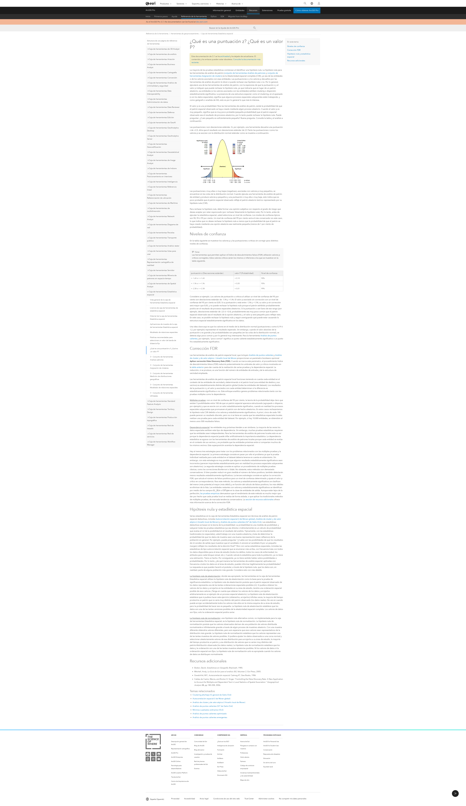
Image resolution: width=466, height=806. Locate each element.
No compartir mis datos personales (292, 799)
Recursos (253, 10)
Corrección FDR (293, 50)
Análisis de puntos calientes (261, 355)
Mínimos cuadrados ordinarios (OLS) (208, 710)
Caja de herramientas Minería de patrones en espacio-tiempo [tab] (162, 277)
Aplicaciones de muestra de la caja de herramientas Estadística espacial (164, 325)
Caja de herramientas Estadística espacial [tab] (162, 293)
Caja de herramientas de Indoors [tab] (163, 168)
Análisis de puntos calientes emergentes (210, 717)
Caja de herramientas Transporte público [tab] (162, 239)
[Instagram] (153, 759)
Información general (222, 10)
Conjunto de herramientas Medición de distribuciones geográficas (161, 376)
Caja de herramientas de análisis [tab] (162, 54)
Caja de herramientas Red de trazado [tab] (160, 427)
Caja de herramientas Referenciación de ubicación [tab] (159, 196)
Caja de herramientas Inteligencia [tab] (163, 182)
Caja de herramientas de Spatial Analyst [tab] (161, 285)
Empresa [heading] (243, 735)
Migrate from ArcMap (237, 16)
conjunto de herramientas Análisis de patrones (244, 73)
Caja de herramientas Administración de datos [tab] (157, 100)
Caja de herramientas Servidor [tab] (161, 270)
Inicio (148, 16)
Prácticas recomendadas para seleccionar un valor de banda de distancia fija (163, 340)
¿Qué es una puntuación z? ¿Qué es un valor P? (164, 350)
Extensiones (267, 10)
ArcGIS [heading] (173, 735)
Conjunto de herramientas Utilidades (161, 394)
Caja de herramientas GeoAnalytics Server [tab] (163, 137)
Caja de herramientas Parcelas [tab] (161, 233)
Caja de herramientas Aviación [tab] (162, 59)
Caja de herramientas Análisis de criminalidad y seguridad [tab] (162, 84)
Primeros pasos (161, 16)
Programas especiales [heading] (272, 735)
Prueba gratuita (284, 10)
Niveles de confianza (296, 46)
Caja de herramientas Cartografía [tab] (163, 72)
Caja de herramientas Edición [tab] (161, 117)
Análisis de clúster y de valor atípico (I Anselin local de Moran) (219, 702)
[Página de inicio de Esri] (151, 3)
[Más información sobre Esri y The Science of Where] (153, 742)
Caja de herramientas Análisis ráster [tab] (164, 246)
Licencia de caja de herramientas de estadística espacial (164, 309)
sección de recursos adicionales (259, 499)
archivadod (225, 56)
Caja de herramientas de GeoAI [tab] (162, 122)
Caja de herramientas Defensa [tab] (161, 112)
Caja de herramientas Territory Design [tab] (160, 410)
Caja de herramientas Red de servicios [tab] (160, 435)
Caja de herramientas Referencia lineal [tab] (161, 188)
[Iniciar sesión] (319, 3)
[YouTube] (159, 759)
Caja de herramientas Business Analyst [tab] (161, 65)
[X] (153, 754)
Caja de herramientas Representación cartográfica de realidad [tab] (160, 262)
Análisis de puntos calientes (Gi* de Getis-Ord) (241, 522)
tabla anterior (198, 367)
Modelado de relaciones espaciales (164, 332)
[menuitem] (180, 743)
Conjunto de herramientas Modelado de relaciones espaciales (164, 386)
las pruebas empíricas (210, 493)
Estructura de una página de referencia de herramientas (162, 42)
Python (214, 16)
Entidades (240, 10)
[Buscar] (305, 3)
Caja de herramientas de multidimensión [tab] (158, 209)
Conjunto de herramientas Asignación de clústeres (161, 366)
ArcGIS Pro (150, 10)
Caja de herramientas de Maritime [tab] (163, 203)
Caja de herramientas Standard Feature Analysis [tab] (161, 402)
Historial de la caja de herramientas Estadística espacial (163, 317)
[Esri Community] (148, 759)
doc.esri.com (202, 22)
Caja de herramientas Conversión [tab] (163, 78)
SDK (222, 16)
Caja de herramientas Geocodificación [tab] (157, 145)
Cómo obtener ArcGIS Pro (306, 10)
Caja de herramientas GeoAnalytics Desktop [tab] (163, 129)
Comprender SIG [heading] (223, 735)
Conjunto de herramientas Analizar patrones (161, 358)
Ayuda (174, 16)
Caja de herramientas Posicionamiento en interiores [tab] (159, 175)
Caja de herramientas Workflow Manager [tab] (161, 443)
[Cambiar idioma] (311, 3)
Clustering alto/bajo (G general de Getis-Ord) (212, 695)
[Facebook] (148, 754)
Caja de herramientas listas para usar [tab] (161, 252)
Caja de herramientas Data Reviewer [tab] (164, 107)
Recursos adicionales (296, 61)
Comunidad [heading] (198, 735)
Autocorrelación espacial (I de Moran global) (235, 519)
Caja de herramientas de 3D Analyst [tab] (164, 49)
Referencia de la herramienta (194, 16)
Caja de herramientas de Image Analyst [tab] (161, 161)
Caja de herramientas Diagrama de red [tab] (162, 226)
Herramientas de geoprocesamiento (185, 34)
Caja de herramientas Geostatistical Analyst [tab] (163, 153)
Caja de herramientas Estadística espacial (217, 34)
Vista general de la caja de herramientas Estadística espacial (162, 301)
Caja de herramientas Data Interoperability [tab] (159, 92)
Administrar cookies (266, 799)
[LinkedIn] (159, 754)
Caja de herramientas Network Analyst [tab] (161, 218)
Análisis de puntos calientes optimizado (210, 714)
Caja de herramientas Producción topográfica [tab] (162, 418)
